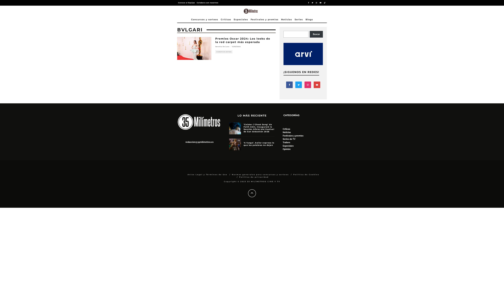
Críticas (226, 19)
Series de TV (289, 139)
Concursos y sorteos (204, 19)
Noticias (286, 19)
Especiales (241, 19)
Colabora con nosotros (207, 3)
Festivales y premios (265, 19)
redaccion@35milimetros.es (199, 142)
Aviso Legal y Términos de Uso (207, 175)
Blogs (309, 19)
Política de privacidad (254, 177)
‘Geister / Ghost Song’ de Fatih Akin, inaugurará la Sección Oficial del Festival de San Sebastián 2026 (259, 128)
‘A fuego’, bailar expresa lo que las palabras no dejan (259, 144)
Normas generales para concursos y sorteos (260, 175)
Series (299, 19)
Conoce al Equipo (186, 3)
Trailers (286, 142)
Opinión (287, 149)
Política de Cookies (306, 175)
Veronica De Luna (222, 46)
